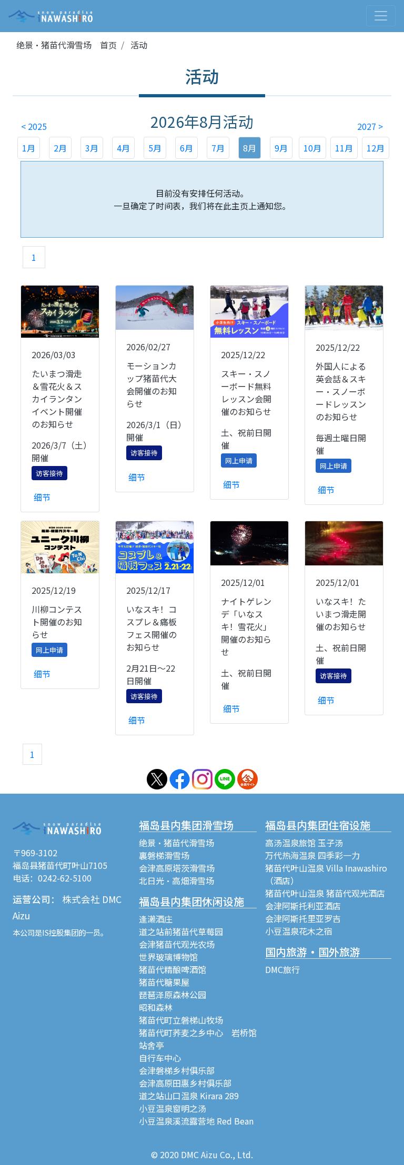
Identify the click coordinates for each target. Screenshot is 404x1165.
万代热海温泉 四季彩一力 (312, 855)
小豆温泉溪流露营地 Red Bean (196, 1121)
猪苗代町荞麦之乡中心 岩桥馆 (198, 1032)
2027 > (370, 126)
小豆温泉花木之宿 (298, 931)
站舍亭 (151, 1045)
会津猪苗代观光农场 (177, 944)
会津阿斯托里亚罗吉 (303, 918)
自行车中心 (160, 1057)
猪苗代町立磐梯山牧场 (181, 1020)
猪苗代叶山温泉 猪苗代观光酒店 (325, 893)
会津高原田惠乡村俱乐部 (185, 1083)
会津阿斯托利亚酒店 (303, 905)
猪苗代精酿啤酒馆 (172, 969)
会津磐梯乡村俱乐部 (177, 1070)
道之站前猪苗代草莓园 (181, 931)
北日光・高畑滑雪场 (176, 880)
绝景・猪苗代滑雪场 (176, 842)
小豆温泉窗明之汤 (172, 1108)
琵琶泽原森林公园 (172, 994)
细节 (42, 497)
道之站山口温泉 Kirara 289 (189, 1095)
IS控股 (53, 932)
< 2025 (34, 126)
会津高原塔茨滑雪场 (177, 868)
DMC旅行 (282, 969)
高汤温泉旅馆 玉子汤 (304, 842)
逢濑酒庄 (156, 919)
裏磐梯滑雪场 (164, 855)
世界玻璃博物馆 (168, 956)
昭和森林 (156, 1007)
